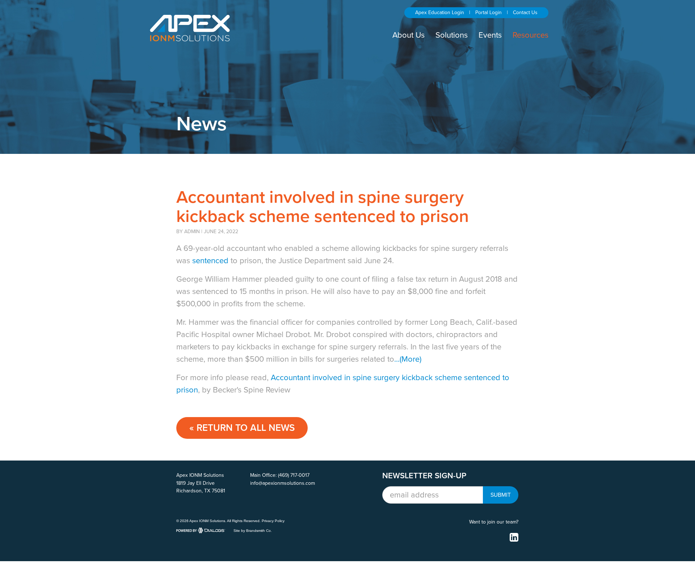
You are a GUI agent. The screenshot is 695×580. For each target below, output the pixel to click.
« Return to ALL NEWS (242, 427)
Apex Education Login (439, 12)
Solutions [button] (451, 35)
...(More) (407, 359)
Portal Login (488, 12)
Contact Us (525, 12)
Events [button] (490, 35)
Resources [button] (530, 35)
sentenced (210, 260)
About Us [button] (408, 35)
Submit (500, 495)
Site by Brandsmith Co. (252, 530)
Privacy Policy (273, 521)
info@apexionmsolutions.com (282, 483)
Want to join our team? (493, 522)
